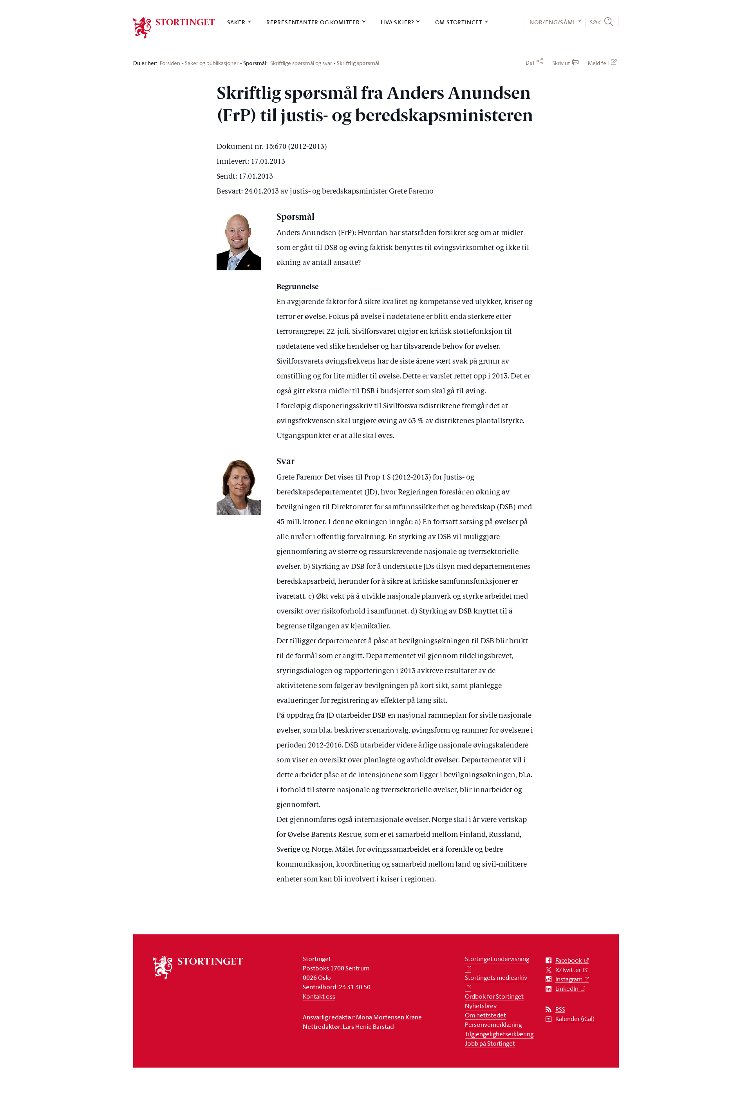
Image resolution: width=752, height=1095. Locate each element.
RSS (560, 1009)
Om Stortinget (459, 22)
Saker (236, 22)
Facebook (568, 960)
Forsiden (170, 63)
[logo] (174, 28)
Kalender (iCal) (575, 1018)
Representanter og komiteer (313, 22)
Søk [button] (595, 22)
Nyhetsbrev (481, 1005)
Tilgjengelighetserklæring (499, 1034)
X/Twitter (568, 969)
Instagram (568, 979)
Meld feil (598, 63)
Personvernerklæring (493, 1024)
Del (530, 63)
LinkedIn (566, 988)
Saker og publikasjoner (212, 63)
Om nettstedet (485, 1015)
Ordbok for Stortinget (494, 996)
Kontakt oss (319, 996)
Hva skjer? (397, 22)
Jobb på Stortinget (490, 1043)
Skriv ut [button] (561, 63)
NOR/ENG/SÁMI (552, 22)
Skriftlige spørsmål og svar (301, 63)
